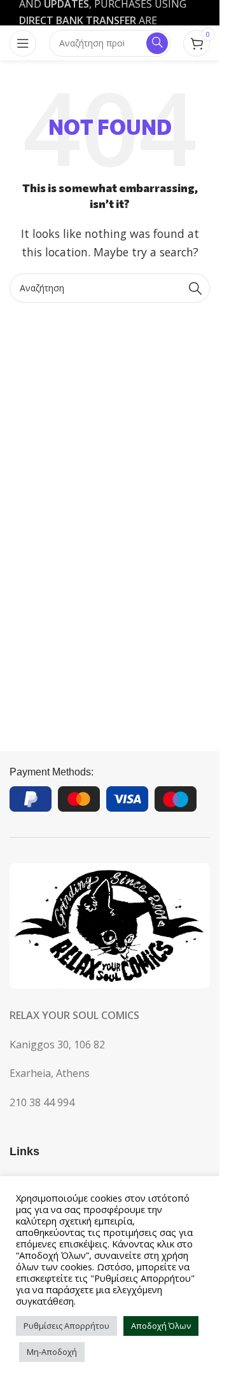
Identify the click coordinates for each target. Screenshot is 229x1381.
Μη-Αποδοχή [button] (52, 1351)
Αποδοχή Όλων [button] (161, 1325)
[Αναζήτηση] (195, 288)
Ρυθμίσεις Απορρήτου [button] (66, 1325)
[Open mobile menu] (23, 43)
